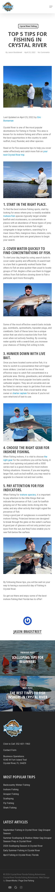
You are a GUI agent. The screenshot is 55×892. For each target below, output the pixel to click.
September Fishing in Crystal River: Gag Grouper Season (26, 832)
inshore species (28, 494)
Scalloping (8, 798)
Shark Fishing (9, 807)
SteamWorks (11, 880)
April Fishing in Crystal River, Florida (20, 855)
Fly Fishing (8, 803)
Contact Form (9, 750)
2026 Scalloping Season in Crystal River (23, 846)
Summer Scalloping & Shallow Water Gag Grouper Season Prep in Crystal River (27, 840)
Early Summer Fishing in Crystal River (21, 850)
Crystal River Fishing (28, 26)
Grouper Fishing (11, 794)
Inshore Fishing (10, 789)
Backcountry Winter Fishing (16, 785)
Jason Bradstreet (15, 52)
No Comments (44, 52)
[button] (50, 6)
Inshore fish (9, 216)
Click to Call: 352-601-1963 (16, 744)
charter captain (19, 393)
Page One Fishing (26, 880)
